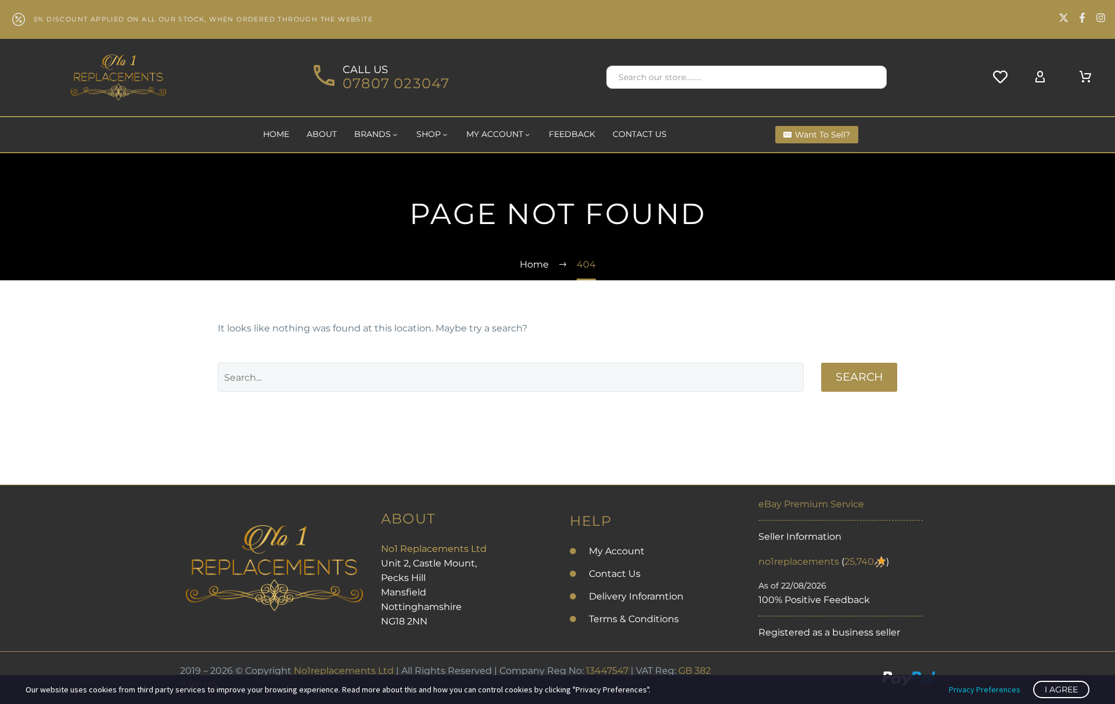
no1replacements (798, 561)
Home (276, 134)
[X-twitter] (1064, 18)
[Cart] (1085, 77)
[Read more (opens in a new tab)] (379, 77)
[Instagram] (1101, 18)
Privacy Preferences (984, 689)
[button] (873, 77)
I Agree (1061, 689)
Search (859, 377)
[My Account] (1040, 77)
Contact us (640, 134)
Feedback (572, 134)
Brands (372, 134)
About (322, 134)
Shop (428, 134)
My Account (494, 134)
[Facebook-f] (1082, 18)
